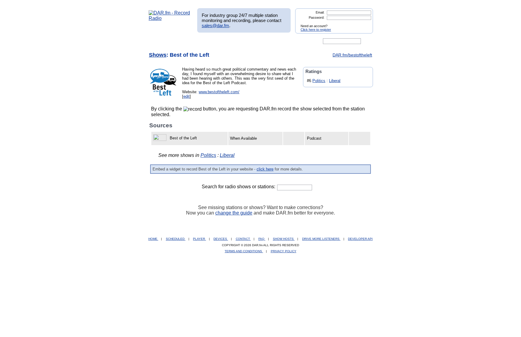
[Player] (218, 41)
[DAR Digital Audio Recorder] (159, 41)
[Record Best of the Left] (160, 138)
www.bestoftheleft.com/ (219, 92)
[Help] (242, 41)
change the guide (233, 212)
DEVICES (220, 238)
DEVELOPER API (360, 238)
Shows (157, 55)
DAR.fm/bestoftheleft (352, 54)
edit (186, 96)
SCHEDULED (175, 238)
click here (265, 169)
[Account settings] (289, 41)
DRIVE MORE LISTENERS (321, 238)
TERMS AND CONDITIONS (244, 251)
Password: (316, 17)
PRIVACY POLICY (283, 251)
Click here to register (316, 29)
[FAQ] (265, 41)
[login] (363, 23)
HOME (153, 238)
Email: (320, 12)
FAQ (261, 238)
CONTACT (243, 238)
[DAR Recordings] (189, 41)
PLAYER (199, 238)
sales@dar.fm (215, 25)
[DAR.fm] (169, 18)
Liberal (334, 80)
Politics (318, 80)
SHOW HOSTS (284, 238)
